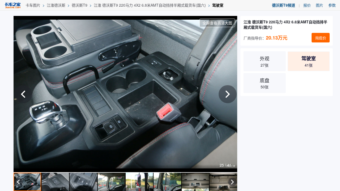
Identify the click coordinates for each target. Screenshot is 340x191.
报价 (307, 5)
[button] (228, 94)
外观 (264, 61)
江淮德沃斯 (56, 5)
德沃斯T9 (79, 5)
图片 (319, 5)
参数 (332, 5)
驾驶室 (217, 5)
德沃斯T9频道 (283, 5)
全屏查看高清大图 (217, 22)
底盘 (264, 83)
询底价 (320, 37)
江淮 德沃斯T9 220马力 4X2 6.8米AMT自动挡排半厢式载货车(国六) (150, 5)
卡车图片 (33, 5)
